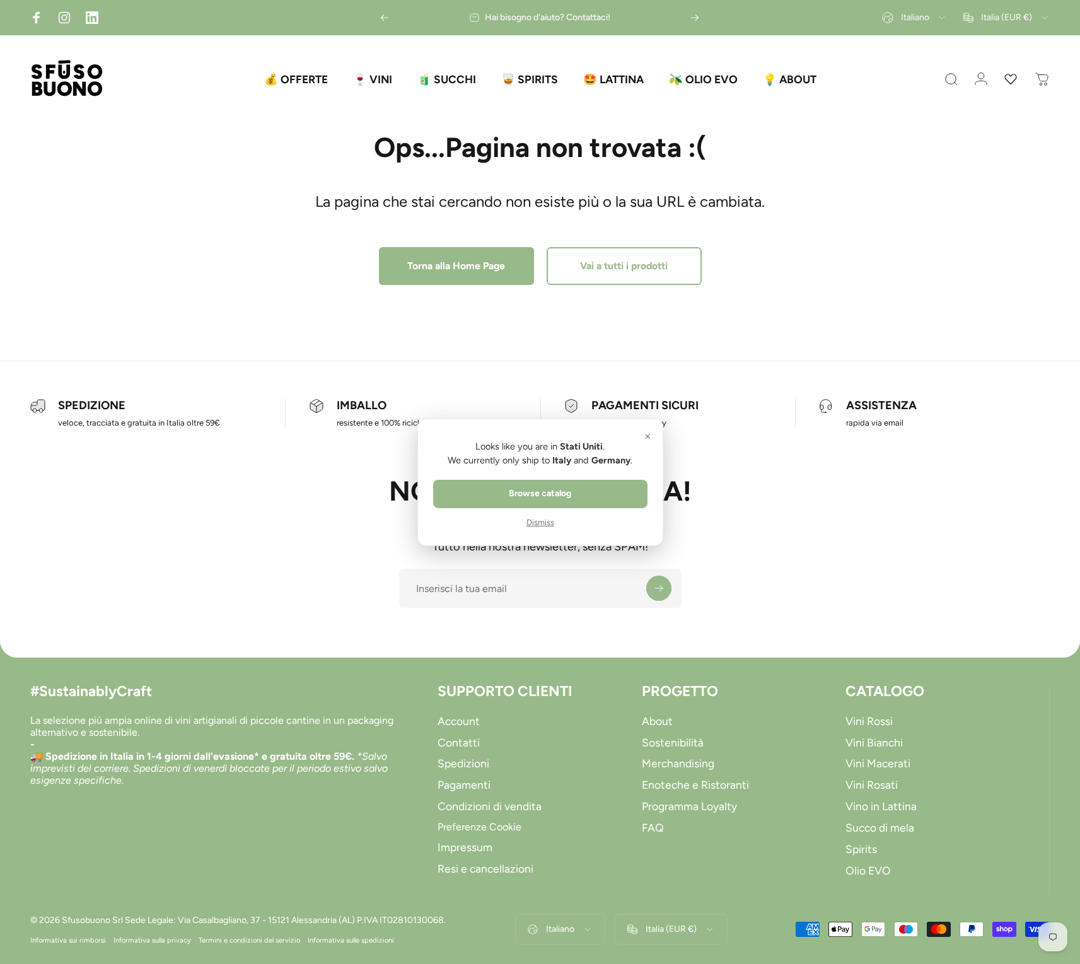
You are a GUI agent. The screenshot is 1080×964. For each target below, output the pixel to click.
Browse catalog (540, 493)
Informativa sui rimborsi (68, 940)
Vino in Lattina (881, 806)
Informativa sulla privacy (152, 940)
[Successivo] (695, 17)
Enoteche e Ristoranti (695, 784)
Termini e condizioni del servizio (249, 940)
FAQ (653, 827)
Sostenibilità (673, 742)
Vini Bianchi (874, 742)
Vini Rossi (869, 721)
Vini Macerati (877, 763)
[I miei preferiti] (1011, 79)
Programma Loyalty (689, 806)
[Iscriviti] (658, 588)
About (657, 721)
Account (459, 721)
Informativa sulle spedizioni (351, 940)
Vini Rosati (871, 784)
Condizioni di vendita (490, 806)
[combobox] (914, 17)
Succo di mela (879, 827)
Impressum (465, 847)
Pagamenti (464, 784)
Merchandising (678, 763)
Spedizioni (463, 763)
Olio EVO (868, 870)
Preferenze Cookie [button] (479, 827)
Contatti (459, 742)
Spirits (861, 849)
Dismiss (540, 522)
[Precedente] (384, 17)
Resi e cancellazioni (485, 868)
